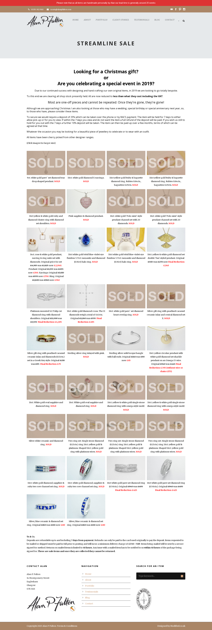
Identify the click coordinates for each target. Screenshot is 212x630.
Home (76, 20)
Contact (170, 20)
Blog (157, 20)
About (87, 20)
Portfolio (101, 20)
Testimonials (141, 20)
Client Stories (120, 20)
